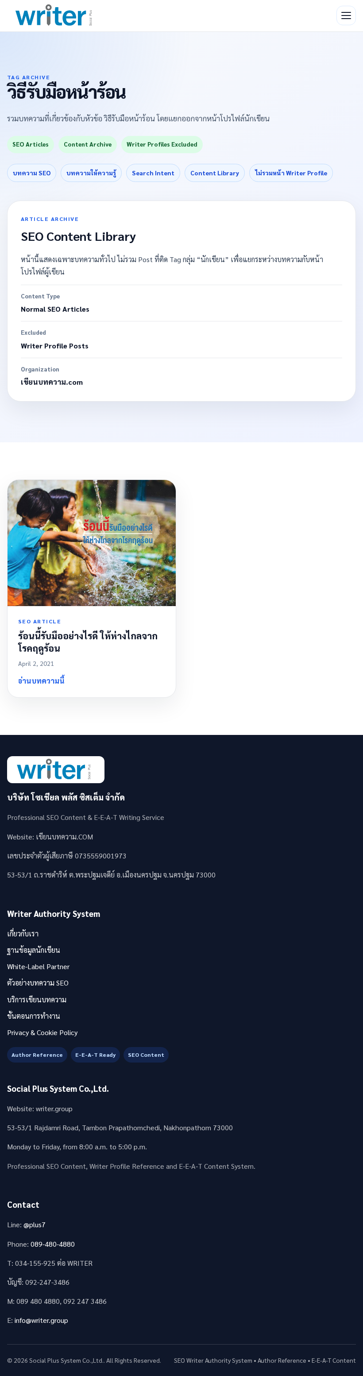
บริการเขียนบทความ (36, 999)
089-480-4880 (53, 1243)
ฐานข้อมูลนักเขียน (33, 950)
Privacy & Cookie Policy (42, 1032)
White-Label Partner (38, 966)
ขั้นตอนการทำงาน (33, 1015)
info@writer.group (41, 1320)
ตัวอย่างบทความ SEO (38, 982)
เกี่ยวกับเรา (23, 933)
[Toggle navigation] (346, 15)
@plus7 (34, 1224)
